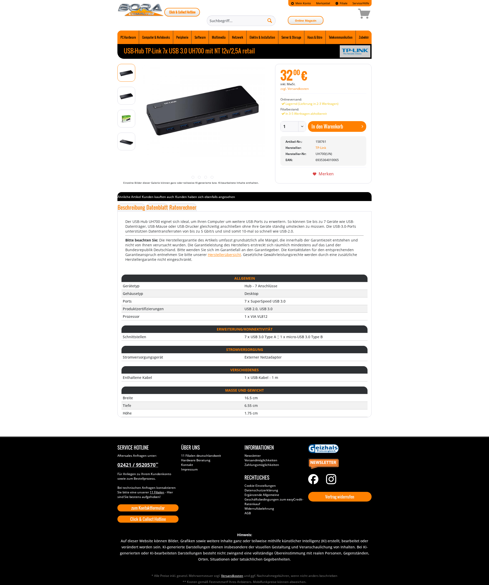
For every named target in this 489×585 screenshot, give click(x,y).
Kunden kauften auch (158, 197)
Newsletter (252, 455)
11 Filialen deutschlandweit (201, 455)
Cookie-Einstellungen (260, 485)
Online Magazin (305, 20)
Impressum (189, 469)
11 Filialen (157, 492)
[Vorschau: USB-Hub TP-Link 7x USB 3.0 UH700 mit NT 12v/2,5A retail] (126, 73)
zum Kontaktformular (148, 508)
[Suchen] (270, 20)
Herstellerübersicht (224, 254)
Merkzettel (323, 3)
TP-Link (321, 148)
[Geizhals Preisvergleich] (338, 448)
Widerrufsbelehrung (259, 508)
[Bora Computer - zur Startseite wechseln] (140, 14)
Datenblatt (157, 207)
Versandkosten (232, 576)
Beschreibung (131, 207)
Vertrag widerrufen (339, 497)
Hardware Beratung (195, 460)
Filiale (343, 3)
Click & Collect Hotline (182, 12)
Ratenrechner (182, 207)
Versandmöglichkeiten (260, 460)
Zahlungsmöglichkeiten (261, 465)
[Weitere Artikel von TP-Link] (355, 51)
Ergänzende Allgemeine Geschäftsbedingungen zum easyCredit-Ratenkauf (273, 499)
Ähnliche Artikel (129, 197)
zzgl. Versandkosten (294, 89)
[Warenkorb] (346, 14)
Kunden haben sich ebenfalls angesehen (205, 197)
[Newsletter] (338, 464)
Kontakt (187, 465)
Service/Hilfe (360, 3)
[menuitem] (301, 3)
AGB (247, 513)
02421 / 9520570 (137, 465)
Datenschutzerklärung (261, 490)
